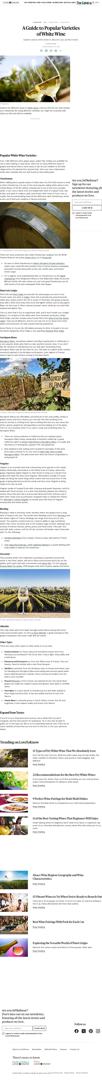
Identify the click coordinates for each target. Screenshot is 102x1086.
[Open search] (93, 2)
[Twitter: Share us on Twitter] (46, 50)
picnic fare (46, 563)
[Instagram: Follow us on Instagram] (98, 1031)
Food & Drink (37, 22)
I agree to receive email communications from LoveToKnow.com (84, 215)
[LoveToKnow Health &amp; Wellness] (21, 1062)
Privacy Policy (69, 1073)
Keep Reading (39, 764)
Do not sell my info (56, 1073)
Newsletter (36, 1049)
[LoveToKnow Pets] (42, 1062)
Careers (63, 1049)
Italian (27, 297)
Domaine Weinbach (13, 538)
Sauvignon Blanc (7, 341)
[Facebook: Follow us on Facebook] (76, 1031)
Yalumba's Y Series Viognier (15, 499)
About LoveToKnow (21, 1049)
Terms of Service (82, 1073)
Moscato (16, 681)
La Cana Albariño (38, 633)
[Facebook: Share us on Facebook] (41, 50)
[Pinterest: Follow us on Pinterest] (91, 1031)
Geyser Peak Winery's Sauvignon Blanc (39, 442)
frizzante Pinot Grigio (54, 331)
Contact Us (74, 1049)
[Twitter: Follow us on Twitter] (84, 1031)
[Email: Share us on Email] (55, 50)
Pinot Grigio (18, 294)
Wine (45, 22)
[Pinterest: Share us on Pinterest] (51, 50)
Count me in (87, 208)
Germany (61, 515)
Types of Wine (53, 22)
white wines (33, 108)
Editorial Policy (51, 1049)
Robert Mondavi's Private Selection (48, 263)
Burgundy (47, 257)
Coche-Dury (30, 257)
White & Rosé (64, 22)
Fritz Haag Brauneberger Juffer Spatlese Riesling (26, 545)
